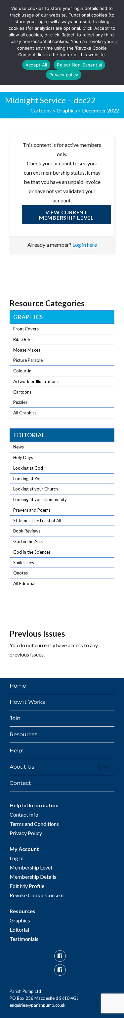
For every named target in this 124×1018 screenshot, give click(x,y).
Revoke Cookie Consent (37, 895)
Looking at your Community (40, 499)
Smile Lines (23, 562)
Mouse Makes (26, 350)
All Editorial (24, 583)
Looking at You (27, 478)
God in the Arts (28, 541)
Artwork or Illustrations (36, 381)
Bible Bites (23, 339)
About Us (22, 767)
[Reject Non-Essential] (115, 42)
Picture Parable (28, 360)
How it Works (27, 702)
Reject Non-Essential (79, 64)
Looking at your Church (35, 488)
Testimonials (24, 939)
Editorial (29, 435)
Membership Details (33, 876)
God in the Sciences (32, 552)
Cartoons (41, 110)
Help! (16, 750)
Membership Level (31, 867)
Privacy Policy (26, 833)
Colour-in (22, 370)
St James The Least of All (37, 520)
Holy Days (23, 457)
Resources (23, 734)
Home (18, 686)
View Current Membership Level (66, 215)
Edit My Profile (27, 886)
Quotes (20, 572)
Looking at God (28, 468)
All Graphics (24, 412)
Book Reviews (26, 530)
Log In (16, 858)
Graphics (67, 110)
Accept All (36, 64)
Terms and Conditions (34, 824)
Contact (20, 783)
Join (15, 718)
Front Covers (26, 328)
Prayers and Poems (32, 510)
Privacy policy (63, 74)
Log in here (84, 244)
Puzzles (20, 402)
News (18, 446)
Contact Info (24, 814)
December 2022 (100, 110)
